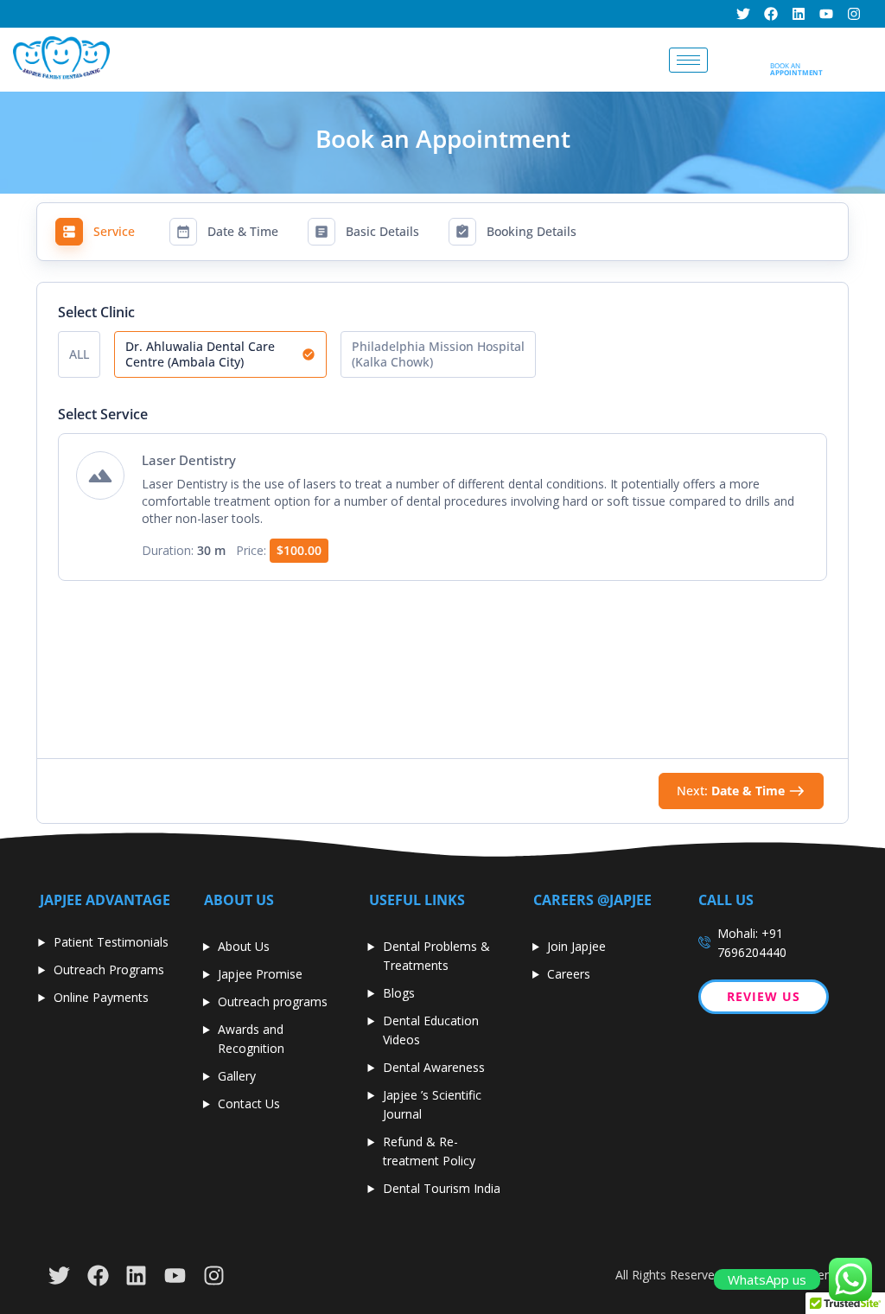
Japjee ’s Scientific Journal (432, 1104)
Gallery (237, 1076)
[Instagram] (854, 14)
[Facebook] (771, 14)
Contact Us (249, 1103)
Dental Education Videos (431, 1030)
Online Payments (101, 997)
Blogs (399, 993)
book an (796, 69)
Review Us (763, 996)
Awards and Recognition (251, 1038)
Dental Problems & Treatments (436, 955)
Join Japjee (576, 946)
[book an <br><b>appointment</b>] (777, 50)
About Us (244, 946)
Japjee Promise (260, 974)
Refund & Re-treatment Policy (429, 1151)
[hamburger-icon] (688, 60)
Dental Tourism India (441, 1188)
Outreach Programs (109, 969)
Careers (568, 974)
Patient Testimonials (111, 942)
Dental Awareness (434, 1067)
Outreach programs (273, 1001)
